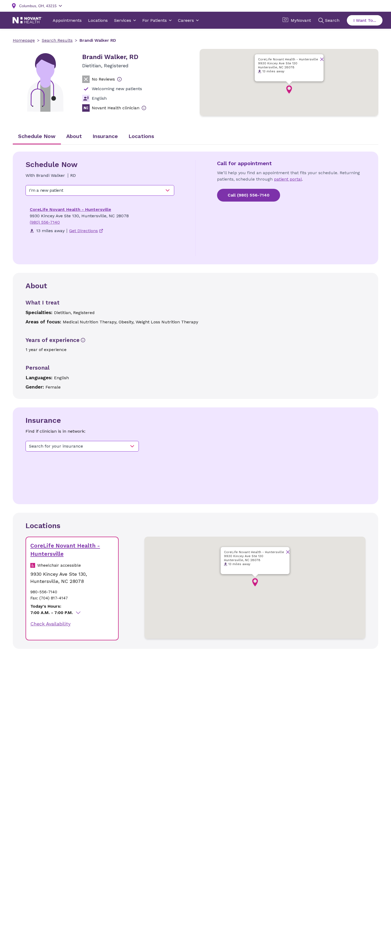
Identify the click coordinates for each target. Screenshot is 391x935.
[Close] (321, 59)
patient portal (288, 179)
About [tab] (74, 136)
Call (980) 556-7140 (248, 195)
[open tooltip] (119, 79)
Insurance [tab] (105, 136)
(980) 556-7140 (45, 222)
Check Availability (50, 624)
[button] (289, 89)
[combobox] (100, 190)
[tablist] (195, 137)
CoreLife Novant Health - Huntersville (70, 209)
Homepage (24, 40)
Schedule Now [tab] (37, 136)
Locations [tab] (141, 136)
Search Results (57, 40)
